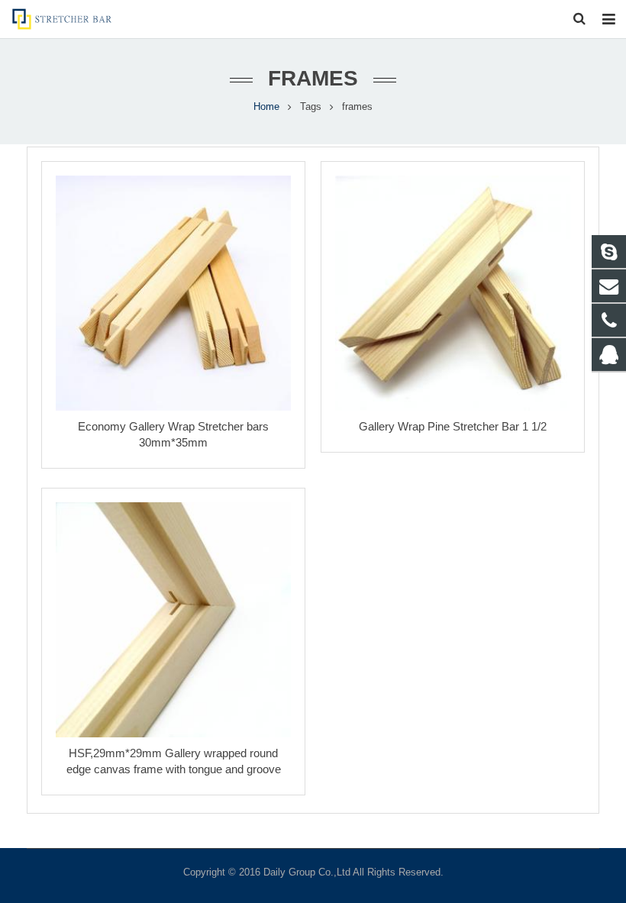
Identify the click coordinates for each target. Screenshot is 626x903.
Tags (310, 107)
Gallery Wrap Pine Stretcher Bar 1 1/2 (453, 426)
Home (266, 107)
